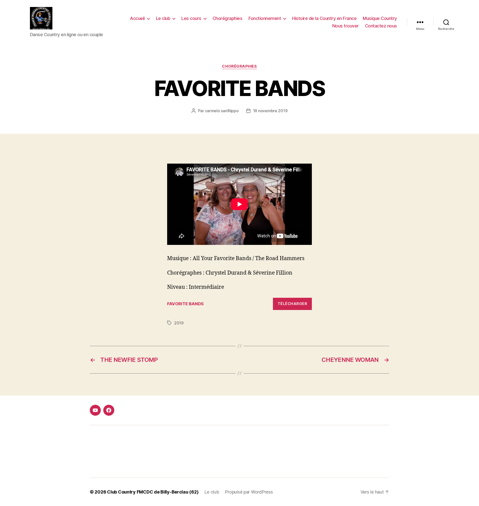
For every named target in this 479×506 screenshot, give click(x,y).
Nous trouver (345, 25)
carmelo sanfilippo (222, 110)
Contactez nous (381, 25)
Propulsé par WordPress (249, 492)
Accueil (137, 18)
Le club (163, 18)
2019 (179, 322)
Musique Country (380, 18)
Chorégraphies (227, 18)
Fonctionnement (264, 18)
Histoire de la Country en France (324, 18)
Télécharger (292, 303)
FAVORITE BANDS (185, 303)
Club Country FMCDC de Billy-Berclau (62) (152, 492)
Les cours (191, 18)
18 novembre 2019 (270, 110)
